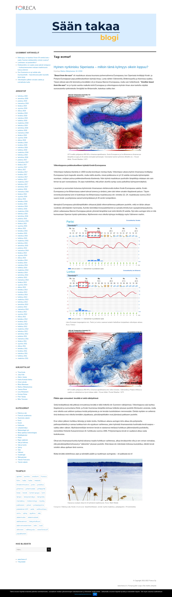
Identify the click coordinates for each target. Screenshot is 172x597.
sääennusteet (33, 517)
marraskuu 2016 (23, 192)
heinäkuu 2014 (22, 260)
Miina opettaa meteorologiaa (27, 433)
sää (39, 513)
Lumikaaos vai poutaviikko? (27, 62)
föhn (18, 480)
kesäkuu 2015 (22, 233)
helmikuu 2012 (22, 331)
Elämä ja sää (66, 507)
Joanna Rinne (22, 389)
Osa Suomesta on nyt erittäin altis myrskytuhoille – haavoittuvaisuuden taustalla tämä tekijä (33, 74)
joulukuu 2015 (22, 218)
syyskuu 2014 (22, 255)
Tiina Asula (21, 372)
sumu (19, 513)
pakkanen (20, 505)
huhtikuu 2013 (22, 297)
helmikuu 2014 (22, 272)
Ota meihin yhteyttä (149, 586)
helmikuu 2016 (22, 214)
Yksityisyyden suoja (135, 586)
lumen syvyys (34, 493)
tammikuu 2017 (23, 187)
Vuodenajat (21, 455)
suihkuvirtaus (41, 509)
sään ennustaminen (24, 525)
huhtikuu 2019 (22, 120)
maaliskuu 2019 (23, 123)
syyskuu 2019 (22, 108)
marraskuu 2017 (23, 162)
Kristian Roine (22, 394)
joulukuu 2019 (22, 101)
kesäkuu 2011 (22, 351)
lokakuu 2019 (22, 106)
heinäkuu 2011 (22, 348)
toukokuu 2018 (23, 147)
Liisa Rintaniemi (23, 392)
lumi (43, 493)
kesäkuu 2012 (22, 321)
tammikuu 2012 (23, 334)
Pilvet (20, 437)
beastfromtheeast (91, 507)
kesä (18, 493)
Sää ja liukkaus (23, 442)
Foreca (43, 476)
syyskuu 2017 (22, 167)
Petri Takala (22, 397)
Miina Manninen (23, 384)
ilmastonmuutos (23, 485)
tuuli (40, 525)
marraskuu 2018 (23, 133)
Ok (95, 594)
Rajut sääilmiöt (23, 440)
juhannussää (30, 489)
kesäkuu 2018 (22, 145)
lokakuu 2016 (22, 194)
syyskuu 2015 (22, 226)
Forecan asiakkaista (24, 415)
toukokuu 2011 (22, 353)
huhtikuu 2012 (22, 326)
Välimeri (20, 452)
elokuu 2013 (22, 287)
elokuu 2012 (22, 317)
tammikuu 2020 (23, 98)
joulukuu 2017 (22, 160)
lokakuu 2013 (22, 282)
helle (30, 480)
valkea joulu (30, 529)
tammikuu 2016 (23, 216)
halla (24, 480)
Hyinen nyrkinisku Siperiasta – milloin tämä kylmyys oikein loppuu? (101, 67)
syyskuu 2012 (22, 314)
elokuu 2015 (22, 228)
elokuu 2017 (22, 169)
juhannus (20, 489)
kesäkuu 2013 (22, 292)
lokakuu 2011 (22, 341)
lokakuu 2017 (22, 165)
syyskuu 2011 (22, 343)
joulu (33, 485)
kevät (25, 493)
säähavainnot (22, 521)
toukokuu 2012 (23, 324)
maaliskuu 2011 (23, 358)
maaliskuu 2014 (23, 270)
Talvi (19, 450)
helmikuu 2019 (22, 125)
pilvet (29, 505)
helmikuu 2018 (22, 155)
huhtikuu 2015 (22, 238)
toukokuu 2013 (23, 294)
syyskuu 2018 (22, 138)
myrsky (42, 501)
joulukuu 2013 (22, 277)
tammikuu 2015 (23, 245)
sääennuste (21, 517)
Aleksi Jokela (22, 377)
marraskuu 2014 (23, 250)
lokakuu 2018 (22, 135)
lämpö (19, 497)
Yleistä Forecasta (24, 460)
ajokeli (19, 476)
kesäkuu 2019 (22, 116)
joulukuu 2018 (22, 130)
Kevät (73, 507)
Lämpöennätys (23, 428)
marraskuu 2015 (23, 221)
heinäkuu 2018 (22, 142)
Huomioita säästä (23, 418)
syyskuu (32, 513)
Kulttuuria (21, 425)
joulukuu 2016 (22, 189)
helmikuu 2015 (22, 243)
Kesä (19, 420)
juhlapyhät (41, 489)
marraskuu (21, 501)
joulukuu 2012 (22, 307)
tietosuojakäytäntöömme (83, 594)
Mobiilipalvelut (22, 435)
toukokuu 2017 (23, 177)
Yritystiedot (21, 562)
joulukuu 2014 (22, 248)
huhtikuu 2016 (22, 209)
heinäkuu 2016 (22, 201)
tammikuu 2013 (23, 304)
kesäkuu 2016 (22, 204)
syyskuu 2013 (22, 285)
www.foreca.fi (42, 529)
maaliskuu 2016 (23, 211)
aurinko (27, 476)
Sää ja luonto (22, 445)
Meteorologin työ (23, 430)
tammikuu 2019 (23, 128)
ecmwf (100, 507)
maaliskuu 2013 (23, 299)
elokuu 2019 (22, 111)
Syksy (20, 447)
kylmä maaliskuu (109, 507)
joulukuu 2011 (22, 336)
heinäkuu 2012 (22, 319)
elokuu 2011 (22, 346)
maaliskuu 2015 (23, 241)
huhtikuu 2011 (22, 356)
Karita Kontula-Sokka (25, 379)
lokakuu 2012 (22, 312)
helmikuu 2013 (22, 302)
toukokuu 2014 (23, 265)
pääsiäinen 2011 (22, 509)
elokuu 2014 (22, 258)
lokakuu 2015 (22, 223)
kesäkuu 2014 (22, 263)
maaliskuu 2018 (23, 152)
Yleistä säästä (22, 462)
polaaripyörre (120, 507)
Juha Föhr (21, 375)
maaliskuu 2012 (23, 329)
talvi (35, 525)
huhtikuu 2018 (22, 150)
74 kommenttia (131, 507)
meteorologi (32, 501)
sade (32, 509)
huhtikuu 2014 (22, 267)
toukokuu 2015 (23, 236)
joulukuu (40, 485)
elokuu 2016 (22, 199)
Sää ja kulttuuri (34, 521)
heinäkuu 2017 (22, 172)
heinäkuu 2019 (22, 113)
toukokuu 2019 (23, 118)
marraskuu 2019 (23, 103)
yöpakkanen (21, 534)
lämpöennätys (29, 497)
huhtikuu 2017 (22, 179)
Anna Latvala (22, 382)
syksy (25, 513)
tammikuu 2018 (23, 157)
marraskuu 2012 (23, 309)
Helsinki (37, 480)
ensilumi (35, 476)
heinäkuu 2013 (22, 290)
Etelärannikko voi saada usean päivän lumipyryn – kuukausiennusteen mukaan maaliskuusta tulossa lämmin (34, 67)
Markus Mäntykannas (67, 71)
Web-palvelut (22, 457)
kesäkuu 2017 (22, 174)
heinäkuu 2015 (22, 231)
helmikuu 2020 (22, 96)
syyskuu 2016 (22, 196)
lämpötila (40, 497)
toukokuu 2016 (23, 206)
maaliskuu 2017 (23, 182)
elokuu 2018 (22, 140)
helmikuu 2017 (22, 184)
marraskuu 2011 (23, 339)
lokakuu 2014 (22, 253)
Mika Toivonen (22, 399)
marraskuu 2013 (23, 280)
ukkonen (20, 529)
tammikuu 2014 (23, 275)
